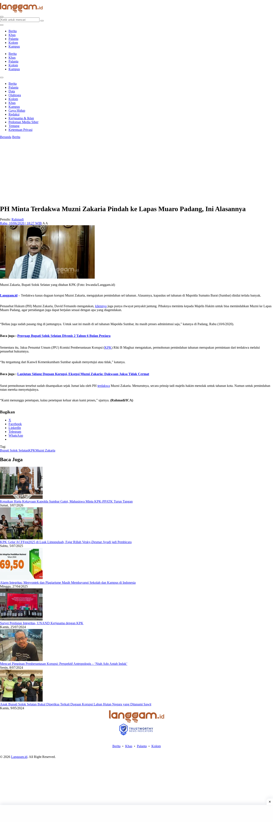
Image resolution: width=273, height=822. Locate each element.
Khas (12, 35)
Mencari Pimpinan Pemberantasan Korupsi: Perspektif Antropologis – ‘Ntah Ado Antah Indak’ (63, 663)
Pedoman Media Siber (23, 122)
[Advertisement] (136, 813)
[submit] (42, 20)
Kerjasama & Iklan (21, 118)
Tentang (14, 126)
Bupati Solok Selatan (14, 450)
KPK (108, 347)
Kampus (14, 46)
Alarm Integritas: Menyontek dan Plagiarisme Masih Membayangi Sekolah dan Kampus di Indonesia (68, 582)
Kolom (13, 42)
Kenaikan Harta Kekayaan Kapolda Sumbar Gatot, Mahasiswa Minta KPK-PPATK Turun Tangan (66, 501)
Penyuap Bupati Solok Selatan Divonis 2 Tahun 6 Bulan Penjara (63, 336)
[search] (1, 16)
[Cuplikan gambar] (21, 497)
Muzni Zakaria (45, 450)
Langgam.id (8, 295)
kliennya (101, 306)
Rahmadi (18, 219)
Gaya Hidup (17, 110)
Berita (13, 31)
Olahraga (15, 95)
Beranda (5, 137)
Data (12, 91)
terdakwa (103, 386)
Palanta (13, 39)
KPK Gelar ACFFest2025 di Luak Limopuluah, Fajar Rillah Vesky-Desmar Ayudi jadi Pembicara (66, 542)
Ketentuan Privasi (20, 130)
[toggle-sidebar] (1, 25)
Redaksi (14, 114)
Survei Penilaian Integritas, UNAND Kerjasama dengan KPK (41, 623)
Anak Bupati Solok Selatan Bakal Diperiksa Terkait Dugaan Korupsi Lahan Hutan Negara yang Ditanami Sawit (75, 704)
